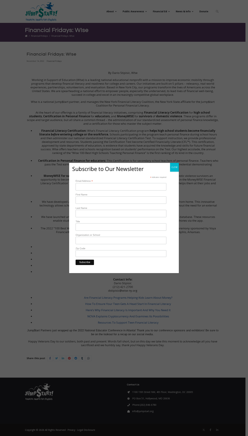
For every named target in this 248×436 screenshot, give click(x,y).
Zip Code (80, 248)
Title (78, 221)
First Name (81, 194)
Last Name (81, 208)
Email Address (84, 181)
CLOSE (174, 167)
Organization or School (88, 235)
